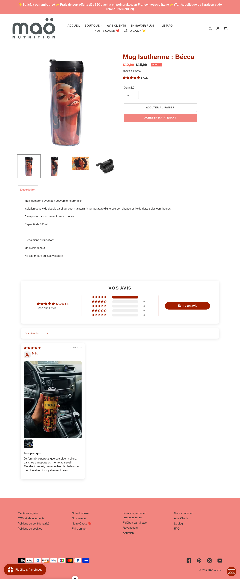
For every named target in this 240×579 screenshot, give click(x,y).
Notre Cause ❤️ (82, 523)
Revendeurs (130, 527)
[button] (132, 77)
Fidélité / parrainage (135, 522)
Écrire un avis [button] (187, 305)
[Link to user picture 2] (28, 443)
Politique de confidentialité (33, 523)
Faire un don (79, 528)
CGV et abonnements (31, 518)
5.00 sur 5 (62, 303)
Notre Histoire (80, 513)
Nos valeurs (79, 518)
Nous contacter (183, 513)
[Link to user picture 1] (53, 399)
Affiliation (128, 532)
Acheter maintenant (160, 117)
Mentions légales (28, 513)
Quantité (129, 87)
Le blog (178, 523)
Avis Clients (181, 518)
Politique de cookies (30, 528)
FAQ (177, 528)
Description (27, 189)
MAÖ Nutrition (215, 570)
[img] (32, 348)
